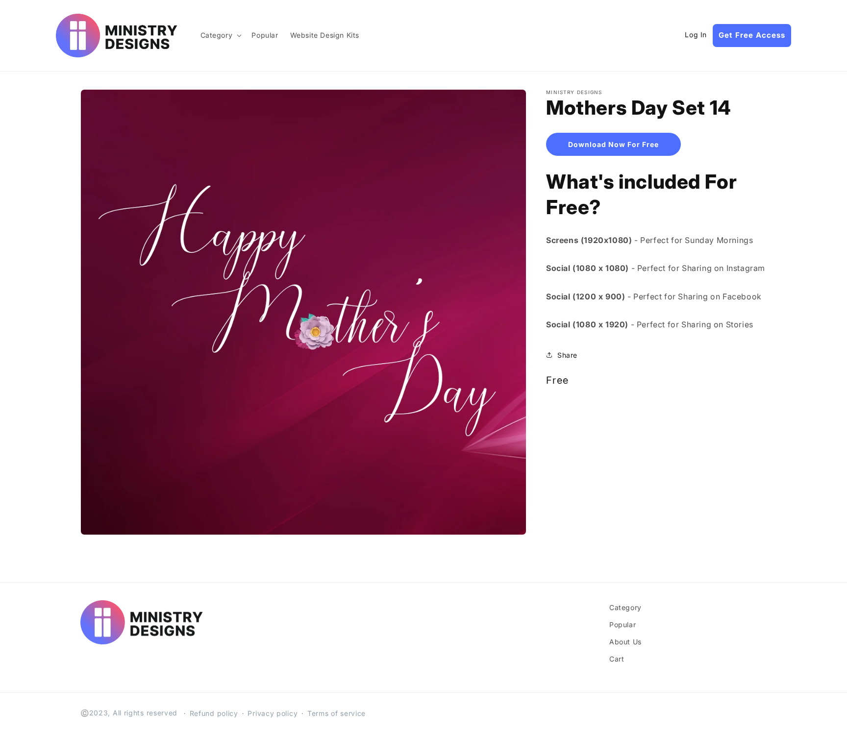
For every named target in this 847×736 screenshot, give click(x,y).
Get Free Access (752, 35)
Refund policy (214, 713)
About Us (625, 642)
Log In (696, 35)
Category (625, 607)
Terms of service (336, 713)
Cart (616, 659)
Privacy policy (273, 713)
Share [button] (567, 354)
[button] (220, 35)
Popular (622, 624)
